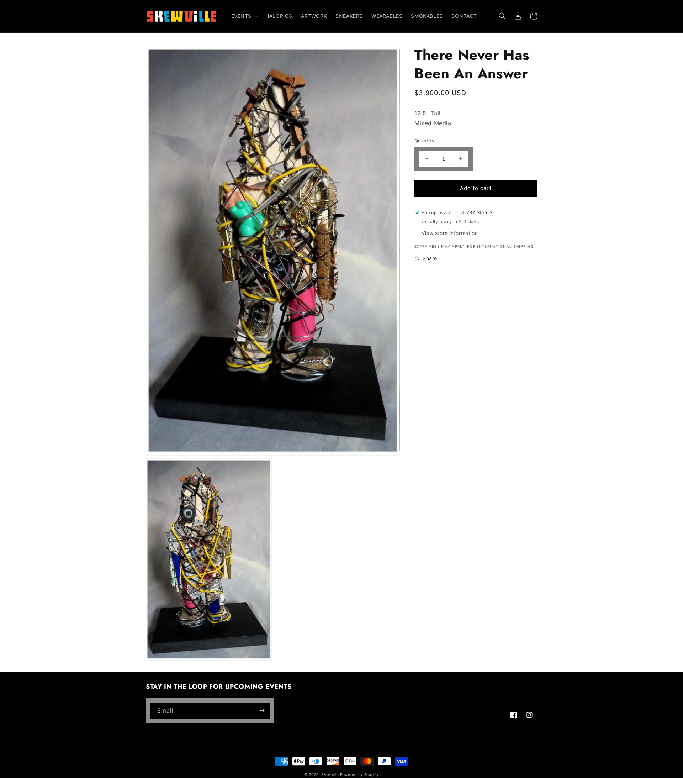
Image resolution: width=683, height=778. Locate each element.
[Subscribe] (262, 710)
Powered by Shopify (359, 774)
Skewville (330, 774)
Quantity (424, 140)
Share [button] (430, 258)
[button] (244, 16)
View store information (450, 233)
